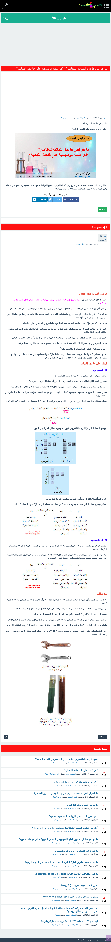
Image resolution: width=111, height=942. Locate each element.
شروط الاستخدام (78, 940)
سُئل (105, 118)
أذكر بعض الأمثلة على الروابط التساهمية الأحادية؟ (73, 816)
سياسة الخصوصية (93, 940)
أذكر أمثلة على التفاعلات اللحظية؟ (80, 770)
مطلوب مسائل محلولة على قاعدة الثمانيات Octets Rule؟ (69, 896)
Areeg (57, 915)
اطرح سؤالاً (60, 18)
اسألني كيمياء (55, 785)
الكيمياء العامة (71, 774)
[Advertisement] (55, 44)
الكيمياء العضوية (72, 843)
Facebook (73, 199)
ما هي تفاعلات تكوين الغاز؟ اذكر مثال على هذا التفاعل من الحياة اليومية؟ (61, 862)
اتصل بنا (105, 940)
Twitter (57, 199)
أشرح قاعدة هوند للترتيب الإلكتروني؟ (79, 885)
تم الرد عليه (103, 244)
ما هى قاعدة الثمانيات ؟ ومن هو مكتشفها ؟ (76, 850)
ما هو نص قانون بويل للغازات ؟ (82, 805)
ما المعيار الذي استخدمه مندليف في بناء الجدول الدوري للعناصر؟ (66, 793)
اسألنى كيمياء (57, 763)
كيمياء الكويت (80, 118)
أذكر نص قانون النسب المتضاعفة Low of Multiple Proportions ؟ (65, 828)
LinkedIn (42, 199)
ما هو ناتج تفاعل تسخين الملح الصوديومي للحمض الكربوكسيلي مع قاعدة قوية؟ (58, 839)
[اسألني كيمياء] (90, 4)
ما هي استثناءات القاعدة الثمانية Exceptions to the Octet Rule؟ (66, 873)
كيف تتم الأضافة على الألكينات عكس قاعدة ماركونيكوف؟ (69, 921)
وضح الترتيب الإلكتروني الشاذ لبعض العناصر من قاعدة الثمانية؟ (66, 759)
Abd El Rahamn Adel (52, 774)
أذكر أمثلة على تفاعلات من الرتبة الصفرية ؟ (76, 782)
